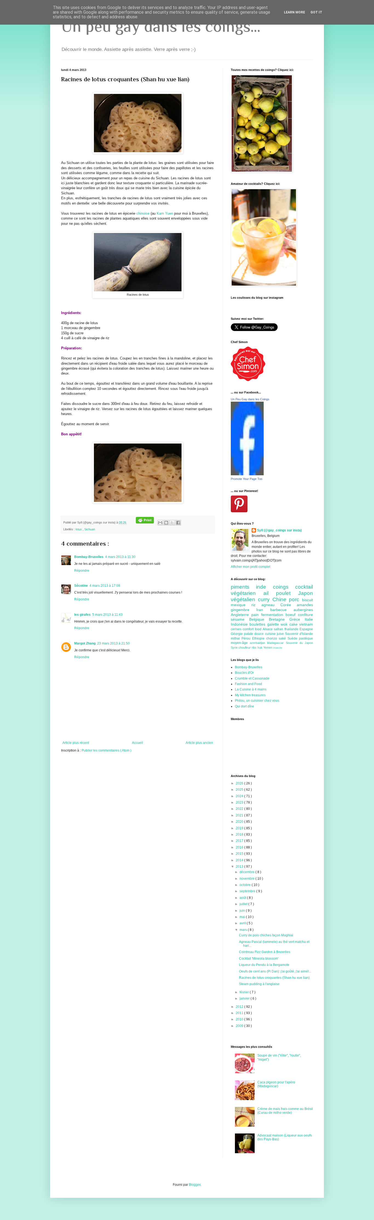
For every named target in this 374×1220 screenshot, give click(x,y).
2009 (240, 1026)
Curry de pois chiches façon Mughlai (266, 935)
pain (256, 614)
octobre (246, 885)
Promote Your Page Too (246, 478)
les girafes (82, 615)
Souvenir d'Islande (299, 634)
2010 (240, 1019)
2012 (240, 1007)
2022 (240, 809)
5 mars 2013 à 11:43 (107, 615)
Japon (305, 593)
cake (294, 624)
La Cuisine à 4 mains (250, 689)
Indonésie (240, 624)
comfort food (253, 629)
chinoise (142, 213)
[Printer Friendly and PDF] (145, 522)
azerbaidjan (258, 642)
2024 (240, 796)
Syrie (234, 647)
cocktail (304, 587)
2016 (240, 847)
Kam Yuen (165, 213)
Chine (280, 599)
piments (243, 587)
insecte (277, 647)
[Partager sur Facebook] (178, 522)
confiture (305, 614)
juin (243, 911)
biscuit (307, 600)
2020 (240, 822)
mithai (236, 638)
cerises (237, 629)
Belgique (259, 619)
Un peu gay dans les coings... (160, 26)
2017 (240, 841)
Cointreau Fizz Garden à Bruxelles (264, 952)
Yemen (268, 647)
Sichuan (89, 529)
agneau (270, 605)
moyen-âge (240, 643)
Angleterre (241, 614)
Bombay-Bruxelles (88, 557)
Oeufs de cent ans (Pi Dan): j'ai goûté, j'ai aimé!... (275, 971)
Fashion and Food (248, 684)
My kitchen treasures (250, 695)
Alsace (268, 629)
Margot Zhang (85, 643)
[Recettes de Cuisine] (248, 380)
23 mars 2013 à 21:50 (113, 643)
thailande (292, 629)
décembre (247, 872)
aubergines (303, 610)
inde (264, 587)
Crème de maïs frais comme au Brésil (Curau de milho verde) (285, 1111)
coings (284, 587)
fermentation (273, 614)
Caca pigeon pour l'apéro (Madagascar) (276, 1084)
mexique (241, 605)
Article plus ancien (199, 743)
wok (285, 624)
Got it (316, 12)
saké (283, 638)
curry (265, 599)
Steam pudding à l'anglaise (259, 984)
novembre (247, 879)
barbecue (282, 610)
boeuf (292, 614)
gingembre (243, 610)
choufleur (245, 647)
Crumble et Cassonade (252, 678)
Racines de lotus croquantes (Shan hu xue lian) (274, 978)
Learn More (294, 12)
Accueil (137, 743)
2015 (240, 854)
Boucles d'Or (244, 673)
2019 (240, 828)
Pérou (246, 638)
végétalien (244, 599)
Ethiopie (259, 638)
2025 (240, 790)
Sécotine (81, 586)
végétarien (247, 593)
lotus (79, 529)
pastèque (306, 638)
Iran (263, 610)
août (243, 898)
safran (279, 629)
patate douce (254, 634)
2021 (240, 815)
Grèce (297, 619)
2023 (240, 802)
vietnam (306, 624)
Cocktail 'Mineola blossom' (258, 958)
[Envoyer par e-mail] (160, 522)
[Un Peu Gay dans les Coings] (247, 474)
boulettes (258, 624)
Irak (260, 647)
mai (243, 917)
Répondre (81, 570)
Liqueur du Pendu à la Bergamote (264, 965)
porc (295, 599)
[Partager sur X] (172, 522)
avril (243, 923)
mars (244, 930)
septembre (248, 891)
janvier (245, 998)
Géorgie (237, 634)
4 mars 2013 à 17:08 (105, 586)
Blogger (194, 1185)
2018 (240, 834)
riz (256, 605)
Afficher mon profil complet (250, 567)
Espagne (306, 629)
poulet (287, 593)
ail (269, 593)
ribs (254, 647)
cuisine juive (275, 634)
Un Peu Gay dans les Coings (250, 399)
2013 (240, 866)
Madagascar (276, 642)
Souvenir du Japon (299, 642)
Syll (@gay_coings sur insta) (279, 530)
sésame (240, 619)
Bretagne (279, 619)
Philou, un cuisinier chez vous (257, 701)
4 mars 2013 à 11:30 (120, 557)
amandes (305, 605)
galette (274, 624)
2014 (240, 860)
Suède (293, 638)
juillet (244, 904)
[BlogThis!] (166, 522)
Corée (288, 605)
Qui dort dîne (244, 706)
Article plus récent (75, 743)
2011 (240, 1013)
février (245, 992)
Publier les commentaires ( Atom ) (106, 750)
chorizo (272, 638)
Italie (309, 619)
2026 (240, 783)
